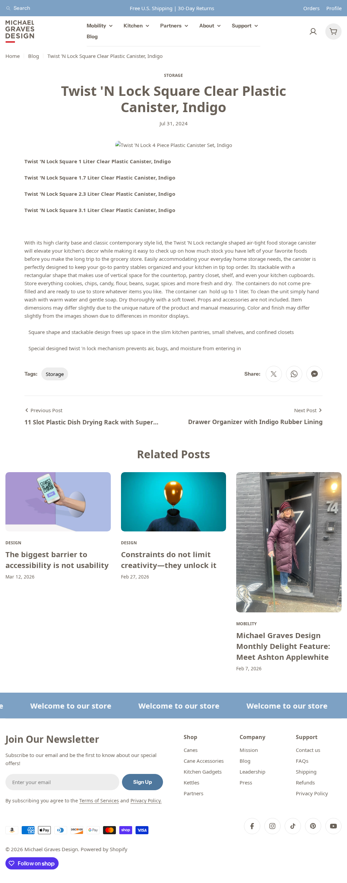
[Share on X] (274, 374)
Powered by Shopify (104, 849)
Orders (311, 8)
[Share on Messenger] (314, 374)
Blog (33, 55)
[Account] (313, 31)
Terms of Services (99, 800)
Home (12, 55)
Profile (334, 8)
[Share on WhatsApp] (294, 374)
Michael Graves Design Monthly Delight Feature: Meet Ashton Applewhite (283, 646)
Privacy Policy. (146, 800)
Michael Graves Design (51, 849)
